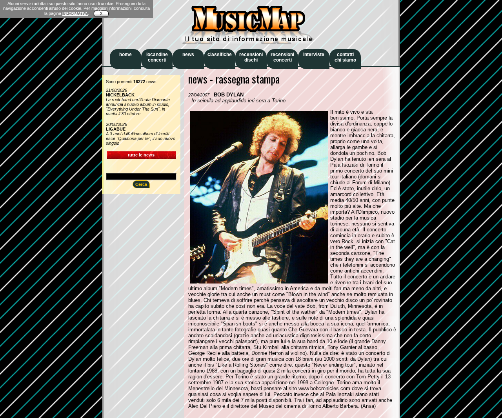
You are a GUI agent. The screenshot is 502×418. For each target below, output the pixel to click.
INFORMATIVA (75, 14)
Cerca (141, 184)
